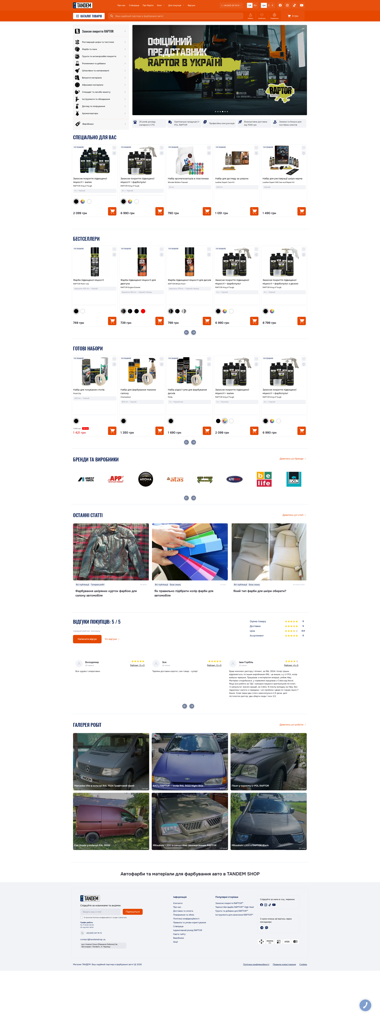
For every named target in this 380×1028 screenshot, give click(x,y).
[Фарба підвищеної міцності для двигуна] (94, 262)
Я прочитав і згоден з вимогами (105, 917)
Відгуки (191, 5)
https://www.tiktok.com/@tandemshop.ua (269, 904)
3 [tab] (220, 111)
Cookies (303, 964)
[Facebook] (280, 5)
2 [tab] (217, 111)
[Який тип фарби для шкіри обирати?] (269, 551)
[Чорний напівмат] (83, 311)
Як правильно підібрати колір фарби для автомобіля (183, 593)
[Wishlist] (114, 148)
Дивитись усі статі (293, 515)
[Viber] (266, 927)
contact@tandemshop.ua (92, 939)
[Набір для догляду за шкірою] (236, 160)
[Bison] (234, 479)
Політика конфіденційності (102, 917)
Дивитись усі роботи (291, 724)
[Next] (193, 332)
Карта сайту (179, 934)
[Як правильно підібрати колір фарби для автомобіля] (190, 551)
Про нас (121, 5)
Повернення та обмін (183, 914)
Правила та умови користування (189, 922)
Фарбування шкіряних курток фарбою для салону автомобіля (106, 593)
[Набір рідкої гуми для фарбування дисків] (142, 372)
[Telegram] (262, 927)
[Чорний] (171, 421)
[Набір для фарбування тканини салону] (94, 372)
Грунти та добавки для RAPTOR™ (231, 911)
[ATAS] (116, 479)
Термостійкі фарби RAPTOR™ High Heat (234, 907)
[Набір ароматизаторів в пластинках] (189, 160)
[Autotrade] (175, 479)
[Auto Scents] (145, 479)
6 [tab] (227, 111)
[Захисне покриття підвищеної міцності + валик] (94, 160)
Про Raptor (148, 5)
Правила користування (284, 964)
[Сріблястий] (137, 311)
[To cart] (112, 211)
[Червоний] (96, 311)
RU (255, 5)
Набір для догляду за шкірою (231, 178)
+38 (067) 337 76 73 (94, 933)
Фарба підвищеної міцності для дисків (142, 280)
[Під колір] (83, 201)
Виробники (178, 938)
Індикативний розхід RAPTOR (187, 930)
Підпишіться (133, 911)
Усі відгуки (111, 639)
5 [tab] (225, 111)
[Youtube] (302, 5)
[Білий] (89, 201)
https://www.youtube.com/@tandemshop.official (274, 904)
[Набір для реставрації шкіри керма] (284, 160)
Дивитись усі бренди (291, 458)
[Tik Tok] (294, 5)
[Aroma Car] (86, 479)
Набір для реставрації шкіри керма (282, 178)
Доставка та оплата (183, 911)
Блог (159, 5)
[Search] (112, 16)
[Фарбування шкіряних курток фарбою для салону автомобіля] (111, 551)
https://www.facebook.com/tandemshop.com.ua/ (261, 904)
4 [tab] (222, 111)
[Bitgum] (264, 479)
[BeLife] (205, 479)
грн (264, 5)
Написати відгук (87, 639)
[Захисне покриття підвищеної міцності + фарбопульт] (142, 160)
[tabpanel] (219, 70)
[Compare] (114, 153)
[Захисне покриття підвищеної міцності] (284, 266)
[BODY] (294, 479)
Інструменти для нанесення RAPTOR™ (234, 914)
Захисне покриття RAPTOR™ (229, 903)
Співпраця (134, 5)
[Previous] (186, 332)
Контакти (177, 903)
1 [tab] (215, 111)
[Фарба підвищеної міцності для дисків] (142, 262)
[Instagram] (287, 5)
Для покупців (174, 5)
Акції (175, 941)
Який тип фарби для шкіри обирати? (259, 591)
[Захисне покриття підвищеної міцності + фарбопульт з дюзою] (236, 262)
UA (249, 5)
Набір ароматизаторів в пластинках (188, 178)
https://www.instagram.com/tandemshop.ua (265, 904)
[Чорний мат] (89, 311)
